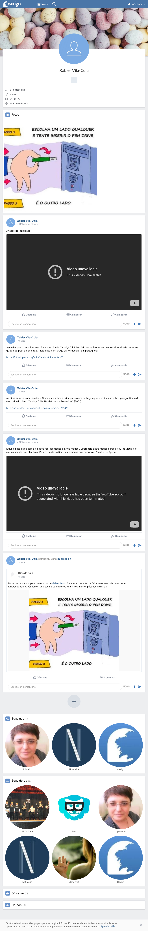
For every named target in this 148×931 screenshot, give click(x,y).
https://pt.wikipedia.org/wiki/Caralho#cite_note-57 (34, 357)
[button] (74, 80)
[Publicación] (139, 324)
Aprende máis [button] (108, 926)
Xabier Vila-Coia (74, 70)
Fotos (15, 114)
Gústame (18, 893)
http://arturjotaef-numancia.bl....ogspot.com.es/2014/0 (37, 408)
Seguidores (19, 780)
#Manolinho (59, 583)
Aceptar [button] (135, 925)
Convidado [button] (136, 4)
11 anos (34, 224)
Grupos (16, 905)
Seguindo (18, 718)
